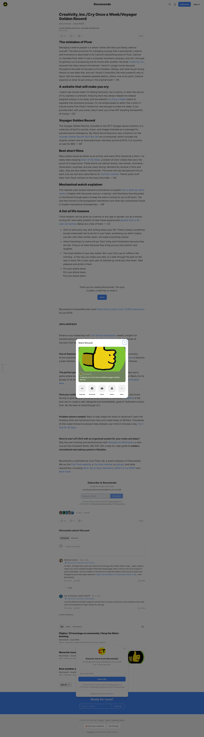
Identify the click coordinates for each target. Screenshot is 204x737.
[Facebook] (92, 388)
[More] (122, 388)
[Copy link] (82, 388)
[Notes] (112, 388)
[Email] (102, 388)
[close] (125, 342)
